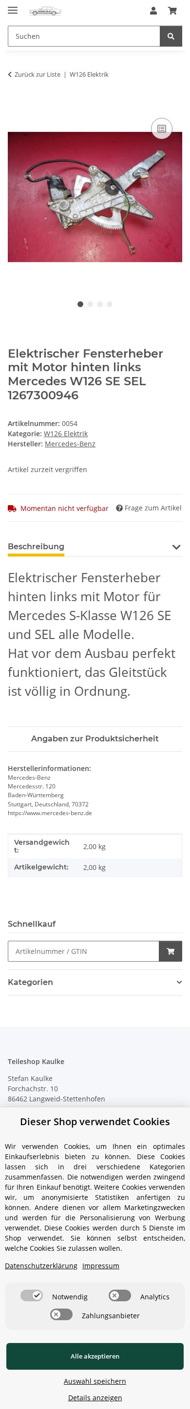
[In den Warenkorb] (15, 104)
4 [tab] (110, 304)
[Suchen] (171, 36)
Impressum (100, 1265)
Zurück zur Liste (37, 74)
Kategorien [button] (30, 982)
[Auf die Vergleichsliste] (161, 128)
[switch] (31, 1295)
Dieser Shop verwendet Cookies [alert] (95, 1121)
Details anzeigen (95, 1397)
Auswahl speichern (95, 1381)
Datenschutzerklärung (41, 1265)
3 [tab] (100, 304)
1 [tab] (80, 304)
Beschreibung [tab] (36, 546)
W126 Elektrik (66, 433)
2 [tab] (90, 304)
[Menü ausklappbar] (13, 6)
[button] (153, 10)
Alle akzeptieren (95, 1356)
